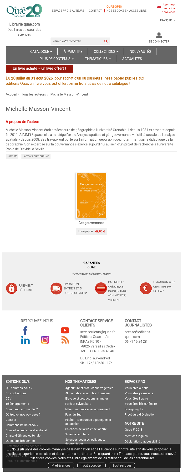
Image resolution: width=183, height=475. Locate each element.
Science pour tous (77, 434)
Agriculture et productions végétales (89, 388)
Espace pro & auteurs (68, 10)
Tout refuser (121, 465)
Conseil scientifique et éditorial (26, 430)
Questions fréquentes (20, 441)
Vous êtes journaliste (139, 393)
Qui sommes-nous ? (19, 388)
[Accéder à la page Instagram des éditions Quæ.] (45, 340)
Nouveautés (140, 51)
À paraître (73, 51)
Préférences (61, 465)
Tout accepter (91, 465)
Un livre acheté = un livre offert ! (39, 68)
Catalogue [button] (40, 51)
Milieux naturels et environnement (87, 409)
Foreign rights (134, 409)
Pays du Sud (73, 414)
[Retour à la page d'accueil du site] (24, 11)
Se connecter (159, 41)
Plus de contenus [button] (55, 59)
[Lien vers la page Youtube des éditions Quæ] (65, 330)
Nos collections (16, 393)
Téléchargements (17, 404)
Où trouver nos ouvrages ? (23, 414)
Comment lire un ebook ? (22, 425)
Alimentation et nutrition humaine (87, 393)
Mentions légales (136, 436)
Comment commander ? (22, 409)
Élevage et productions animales (87, 398)
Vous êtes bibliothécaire (141, 404)
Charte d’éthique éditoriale (23, 435)
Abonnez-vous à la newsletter (168, 8)
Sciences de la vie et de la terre (86, 429)
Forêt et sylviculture (78, 404)
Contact (95, 10)
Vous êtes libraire (136, 398)
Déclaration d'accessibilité (142, 441)
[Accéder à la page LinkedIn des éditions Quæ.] (25, 340)
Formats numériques (36, 156)
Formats (12, 156)
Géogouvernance (91, 223)
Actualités (132, 59)
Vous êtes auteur (136, 388)
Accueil (11, 94)
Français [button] (166, 20)
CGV (8, 398)
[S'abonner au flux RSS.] (65, 340)
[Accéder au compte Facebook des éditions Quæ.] (25, 330)
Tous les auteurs (33, 94)
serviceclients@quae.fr (97, 332)
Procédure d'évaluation (140, 414)
